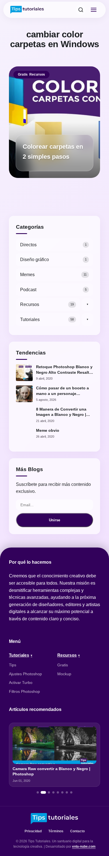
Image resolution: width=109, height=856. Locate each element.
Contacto (77, 831)
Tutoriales (19, 655)
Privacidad (33, 831)
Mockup (64, 674)
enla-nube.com (84, 846)
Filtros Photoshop (24, 691)
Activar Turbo (20, 682)
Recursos (37, 74)
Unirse (54, 520)
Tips (12, 665)
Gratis (23, 74)
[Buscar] (81, 10)
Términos (55, 831)
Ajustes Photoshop (25, 674)
